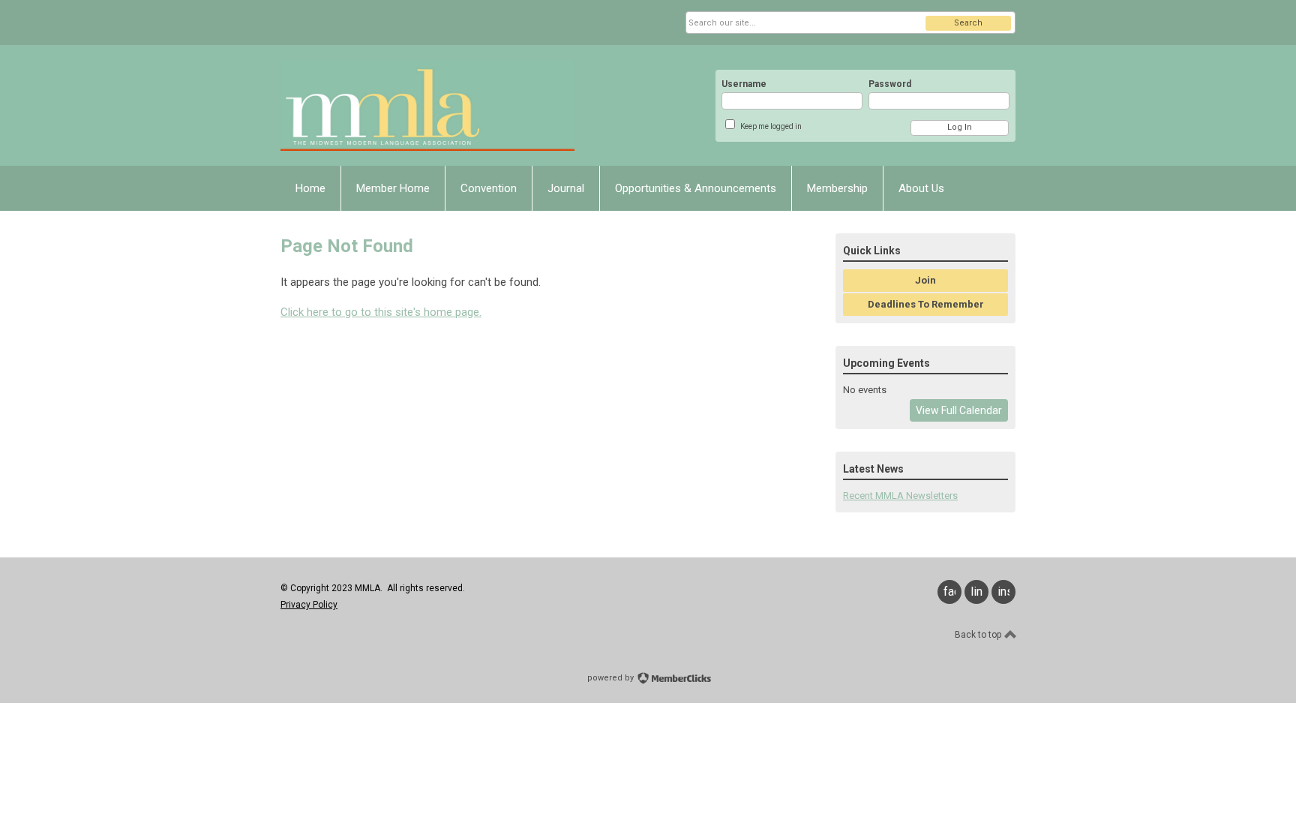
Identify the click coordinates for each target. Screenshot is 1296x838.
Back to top (979, 634)
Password (889, 84)
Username (744, 84)
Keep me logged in (771, 126)
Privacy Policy (309, 604)
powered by (611, 678)
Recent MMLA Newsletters (900, 495)
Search (968, 23)
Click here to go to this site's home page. (381, 312)
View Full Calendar (959, 410)
